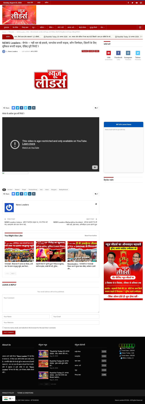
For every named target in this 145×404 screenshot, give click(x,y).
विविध (50, 27)
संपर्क (38, 3)
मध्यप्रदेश (91, 51)
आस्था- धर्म (71, 27)
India (41, 189)
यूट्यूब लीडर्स (93, 27)
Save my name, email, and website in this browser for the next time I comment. (30, 328)
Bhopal (24, 189)
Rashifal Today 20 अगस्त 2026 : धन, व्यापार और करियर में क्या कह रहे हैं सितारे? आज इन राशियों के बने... (64, 36)
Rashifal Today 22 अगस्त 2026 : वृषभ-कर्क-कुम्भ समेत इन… (59, 363)
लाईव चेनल (78, 351)
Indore (47, 189)
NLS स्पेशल (82, 27)
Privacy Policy (8, 393)
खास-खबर (77, 361)
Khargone (54, 189)
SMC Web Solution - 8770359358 (28, 400)
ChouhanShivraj (33, 189)
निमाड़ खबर (25, 27)
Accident (10, 189)
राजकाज (97, 51)
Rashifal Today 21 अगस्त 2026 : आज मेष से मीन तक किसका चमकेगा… (59, 375)
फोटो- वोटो (61, 27)
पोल (102, 27)
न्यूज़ (33, 27)
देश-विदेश (15, 27)
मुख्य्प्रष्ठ (6, 27)
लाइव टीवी (30, 3)
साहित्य (42, 27)
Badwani (17, 189)
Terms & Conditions (25, 393)
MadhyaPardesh (63, 189)
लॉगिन (46, 3)
